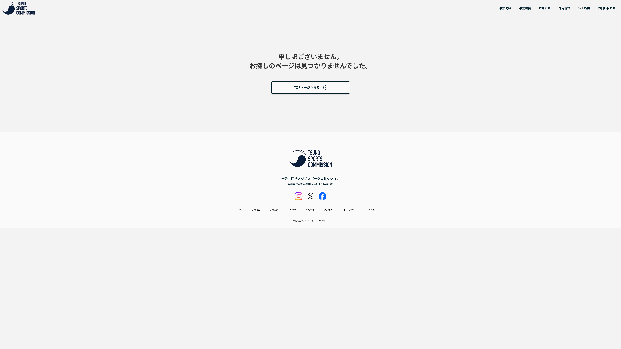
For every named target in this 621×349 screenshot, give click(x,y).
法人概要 (584, 8)
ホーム (239, 209)
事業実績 (525, 8)
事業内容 (505, 8)
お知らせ (544, 8)
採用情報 (564, 8)
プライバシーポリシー (375, 209)
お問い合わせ (607, 8)
